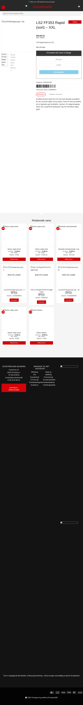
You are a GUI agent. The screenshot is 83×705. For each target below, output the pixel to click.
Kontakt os (34, 385)
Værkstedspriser (49, 382)
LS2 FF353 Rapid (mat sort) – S (14, 290)
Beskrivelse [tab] (40, 94)
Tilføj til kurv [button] (14, 259)
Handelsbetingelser (36, 382)
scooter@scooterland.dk (14, 377)
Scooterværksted (49, 380)
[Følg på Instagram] (5, 692)
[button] (3, 7)
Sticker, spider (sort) (41, 249)
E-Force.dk (35, 380)
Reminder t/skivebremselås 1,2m (68, 249)
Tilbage (75, 22)
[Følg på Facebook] (2, 692)
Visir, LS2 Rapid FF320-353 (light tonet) (41, 291)
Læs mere (14, 300)
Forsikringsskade (49, 385)
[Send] (79, 14)
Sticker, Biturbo (41, 333)
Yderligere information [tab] (55, 94)
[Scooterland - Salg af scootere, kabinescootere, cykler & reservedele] (41, 7)
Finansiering (48, 377)
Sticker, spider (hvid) (14, 249)
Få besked (59, 72)
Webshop (34, 372)
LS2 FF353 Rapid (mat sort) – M (68, 290)
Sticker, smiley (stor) (14, 333)
